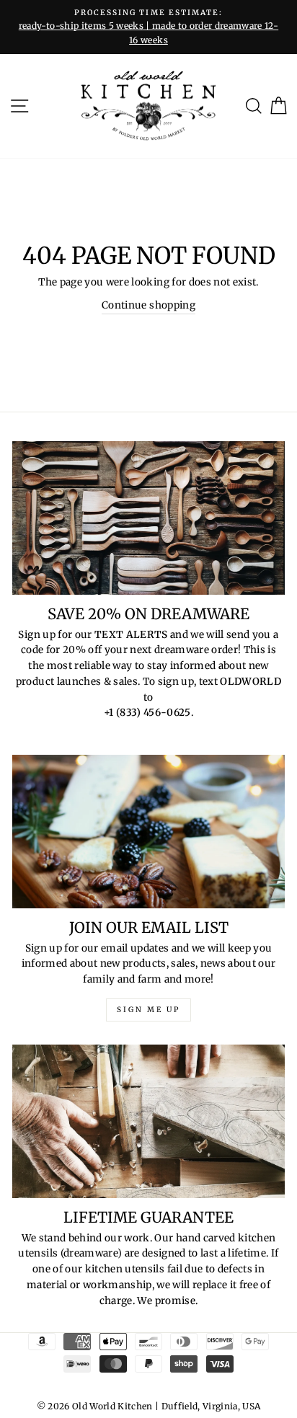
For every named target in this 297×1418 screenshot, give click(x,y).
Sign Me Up (148, 1009)
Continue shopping (148, 305)
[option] (148, 27)
